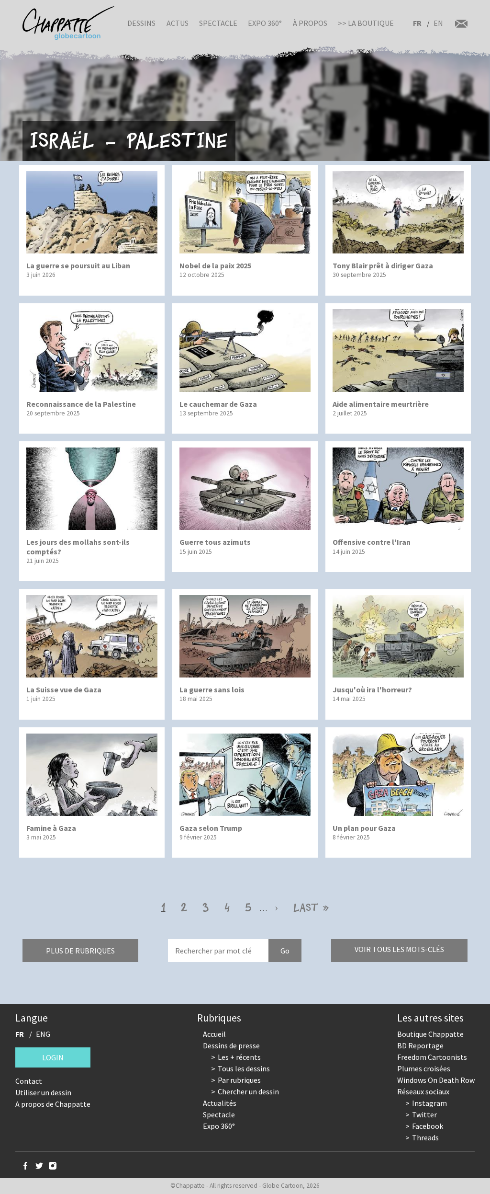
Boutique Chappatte (430, 1034)
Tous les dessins (244, 1068)
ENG (43, 1034)
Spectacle (218, 23)
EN (438, 23)
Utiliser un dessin (43, 1092)
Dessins (141, 23)
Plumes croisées (423, 1068)
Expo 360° (265, 23)
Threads (425, 1137)
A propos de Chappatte (52, 1104)
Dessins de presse (231, 1045)
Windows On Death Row (436, 1080)
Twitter (424, 1114)
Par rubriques (239, 1080)
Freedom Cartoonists (432, 1057)
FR (417, 23)
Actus (178, 23)
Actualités (219, 1103)
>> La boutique (366, 23)
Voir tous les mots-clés (399, 949)
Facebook (427, 1126)
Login (53, 1057)
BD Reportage (420, 1045)
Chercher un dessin (248, 1091)
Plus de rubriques (80, 950)
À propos (310, 23)
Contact (28, 1081)
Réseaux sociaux (423, 1091)
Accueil (214, 1034)
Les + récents (239, 1057)
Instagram (429, 1103)
